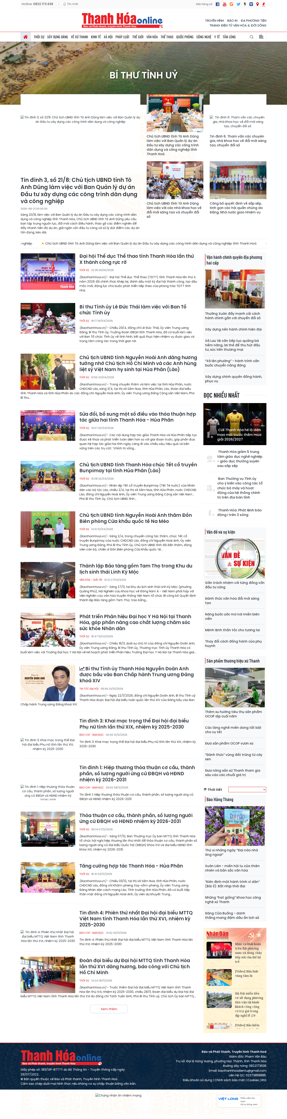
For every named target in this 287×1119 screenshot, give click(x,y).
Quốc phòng (185, 36)
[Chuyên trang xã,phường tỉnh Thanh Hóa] (257, 4)
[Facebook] (217, 4)
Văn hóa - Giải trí (90, 580)
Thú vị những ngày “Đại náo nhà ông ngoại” (231, 852)
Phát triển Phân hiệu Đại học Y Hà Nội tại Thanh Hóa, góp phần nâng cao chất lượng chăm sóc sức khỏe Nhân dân (135, 623)
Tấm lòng (229, 36)
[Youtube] (224, 4)
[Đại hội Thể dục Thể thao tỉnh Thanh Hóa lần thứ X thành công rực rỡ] (48, 271)
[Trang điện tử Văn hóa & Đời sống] (251, 4)
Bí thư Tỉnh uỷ (143, 75)
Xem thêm (109, 1009)
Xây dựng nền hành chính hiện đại (233, 329)
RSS (263, 1080)
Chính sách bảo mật (230, 1080)
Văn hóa (152, 36)
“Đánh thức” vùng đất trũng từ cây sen (233, 757)
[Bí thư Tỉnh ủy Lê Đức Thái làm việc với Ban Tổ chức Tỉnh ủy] (48, 321)
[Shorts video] (263, 4)
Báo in (232, 20)
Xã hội (108, 36)
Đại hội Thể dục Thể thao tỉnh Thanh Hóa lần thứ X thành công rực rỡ (136, 259)
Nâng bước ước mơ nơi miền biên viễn (232, 616)
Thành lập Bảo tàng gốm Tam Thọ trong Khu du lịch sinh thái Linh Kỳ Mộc (135, 569)
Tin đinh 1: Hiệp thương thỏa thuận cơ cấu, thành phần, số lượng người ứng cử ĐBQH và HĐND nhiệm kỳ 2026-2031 (137, 774)
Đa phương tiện (253, 20)
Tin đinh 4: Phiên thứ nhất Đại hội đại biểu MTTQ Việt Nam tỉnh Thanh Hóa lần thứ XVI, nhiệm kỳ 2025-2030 (136, 919)
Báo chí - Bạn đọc (91, 735)
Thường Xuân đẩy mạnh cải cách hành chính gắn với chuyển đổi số (233, 315)
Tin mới (72, 4)
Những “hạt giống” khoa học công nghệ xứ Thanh (233, 899)
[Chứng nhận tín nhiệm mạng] (118, 1095)
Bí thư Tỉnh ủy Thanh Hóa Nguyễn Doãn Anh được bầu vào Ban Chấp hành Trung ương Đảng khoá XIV (136, 675)
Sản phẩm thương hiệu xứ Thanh (233, 660)
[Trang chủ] (25, 37)
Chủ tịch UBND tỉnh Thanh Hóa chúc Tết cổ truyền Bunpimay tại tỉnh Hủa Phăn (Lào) (138, 468)
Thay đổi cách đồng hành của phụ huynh (233, 643)
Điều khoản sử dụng (197, 1080)
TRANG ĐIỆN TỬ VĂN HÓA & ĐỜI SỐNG (237, 25)
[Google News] (231, 4)
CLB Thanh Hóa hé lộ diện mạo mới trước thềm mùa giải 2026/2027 (239, 435)
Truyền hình (214, 20)
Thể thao (167, 36)
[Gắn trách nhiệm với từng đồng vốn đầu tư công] (235, 558)
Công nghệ (203, 36)
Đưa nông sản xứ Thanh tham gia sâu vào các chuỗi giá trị (232, 772)
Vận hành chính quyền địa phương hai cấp (234, 259)
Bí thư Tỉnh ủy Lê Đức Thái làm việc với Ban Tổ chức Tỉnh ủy (132, 310)
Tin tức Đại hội (89, 688)
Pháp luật (122, 36)
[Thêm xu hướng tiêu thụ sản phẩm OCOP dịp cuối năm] (235, 688)
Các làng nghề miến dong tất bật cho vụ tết (233, 729)
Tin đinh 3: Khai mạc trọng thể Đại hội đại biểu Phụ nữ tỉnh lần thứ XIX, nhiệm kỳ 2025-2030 (134, 724)
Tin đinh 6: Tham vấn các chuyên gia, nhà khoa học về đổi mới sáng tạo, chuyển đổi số (238, 140)
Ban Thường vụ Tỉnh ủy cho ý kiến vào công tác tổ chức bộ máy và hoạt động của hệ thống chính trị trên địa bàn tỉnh (240, 488)
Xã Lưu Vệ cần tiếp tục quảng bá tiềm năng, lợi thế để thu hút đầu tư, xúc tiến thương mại (232, 345)
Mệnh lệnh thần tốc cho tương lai (232, 630)
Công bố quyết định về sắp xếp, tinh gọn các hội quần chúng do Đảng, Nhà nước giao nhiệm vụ (236, 207)
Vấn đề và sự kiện (221, 531)
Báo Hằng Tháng (220, 799)
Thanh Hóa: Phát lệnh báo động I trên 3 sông (239, 512)
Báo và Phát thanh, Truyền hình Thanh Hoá (62, 1057)
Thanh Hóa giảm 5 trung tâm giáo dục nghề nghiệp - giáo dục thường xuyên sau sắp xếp (239, 459)
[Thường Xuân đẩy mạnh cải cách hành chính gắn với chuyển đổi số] (235, 289)
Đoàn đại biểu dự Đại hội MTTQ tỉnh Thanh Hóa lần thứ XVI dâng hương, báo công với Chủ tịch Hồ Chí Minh (134, 967)
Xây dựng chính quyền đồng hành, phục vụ (233, 378)
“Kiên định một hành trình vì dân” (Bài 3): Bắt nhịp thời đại (232, 884)
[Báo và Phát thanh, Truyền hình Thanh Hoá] (122, 20)
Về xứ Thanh (79, 36)
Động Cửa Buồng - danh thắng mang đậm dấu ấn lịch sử (232, 915)
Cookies (253, 1080)
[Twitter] (239, 4)
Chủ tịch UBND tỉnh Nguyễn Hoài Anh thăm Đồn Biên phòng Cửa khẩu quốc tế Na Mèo (135, 518)
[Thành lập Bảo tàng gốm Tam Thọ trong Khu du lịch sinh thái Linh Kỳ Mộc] (48, 580)
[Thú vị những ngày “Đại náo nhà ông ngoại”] (235, 826)
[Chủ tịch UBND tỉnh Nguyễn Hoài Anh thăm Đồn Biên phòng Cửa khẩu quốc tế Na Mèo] (48, 529)
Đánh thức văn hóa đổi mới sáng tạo (232, 600)
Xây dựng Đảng (57, 36)
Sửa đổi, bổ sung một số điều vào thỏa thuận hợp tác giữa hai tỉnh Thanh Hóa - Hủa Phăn (137, 417)
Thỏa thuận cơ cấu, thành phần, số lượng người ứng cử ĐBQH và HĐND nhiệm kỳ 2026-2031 (135, 819)
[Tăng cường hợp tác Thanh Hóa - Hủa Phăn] (48, 880)
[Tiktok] (245, 4)
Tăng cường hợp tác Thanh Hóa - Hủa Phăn (131, 866)
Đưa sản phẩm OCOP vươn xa (229, 743)
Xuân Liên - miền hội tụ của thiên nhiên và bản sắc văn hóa (232, 868)
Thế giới (138, 36)
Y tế (217, 36)
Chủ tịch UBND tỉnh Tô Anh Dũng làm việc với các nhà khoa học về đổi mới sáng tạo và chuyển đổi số (174, 210)
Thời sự (39, 36)
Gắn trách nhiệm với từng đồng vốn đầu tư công (235, 585)
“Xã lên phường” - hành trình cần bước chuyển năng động (232, 363)
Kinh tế (96, 36)
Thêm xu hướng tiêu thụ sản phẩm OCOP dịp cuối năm (233, 714)
